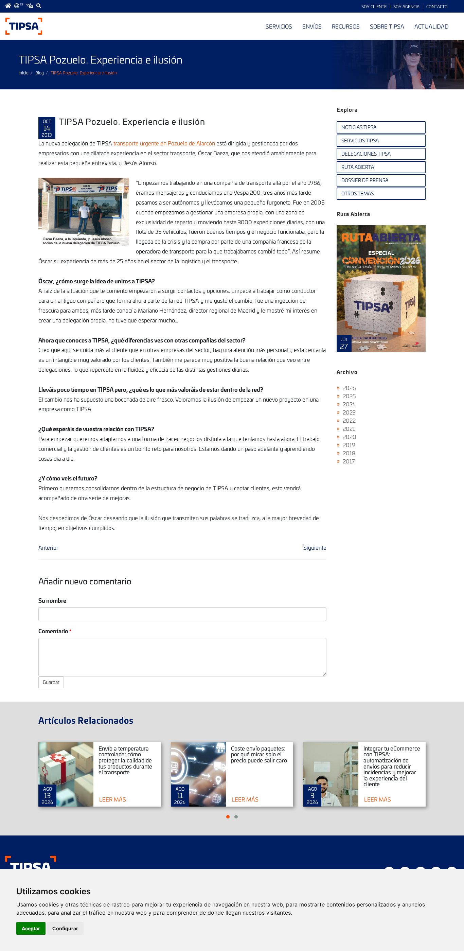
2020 (349, 436)
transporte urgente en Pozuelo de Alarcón (164, 143)
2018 (349, 453)
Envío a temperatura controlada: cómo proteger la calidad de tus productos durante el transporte (125, 760)
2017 (349, 461)
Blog (39, 72)
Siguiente (314, 547)
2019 (349, 444)
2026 (349, 387)
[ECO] (29, 6)
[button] (228, 816)
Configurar (65, 928)
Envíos (312, 26)
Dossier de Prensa (364, 180)
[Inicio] (23, 26)
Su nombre (52, 600)
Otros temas (357, 193)
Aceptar (31, 928)
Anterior (48, 547)
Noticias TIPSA (358, 127)
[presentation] (343, 293)
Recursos (346, 26)
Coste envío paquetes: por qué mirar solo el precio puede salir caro (259, 754)
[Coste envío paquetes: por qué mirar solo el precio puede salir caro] (198, 774)
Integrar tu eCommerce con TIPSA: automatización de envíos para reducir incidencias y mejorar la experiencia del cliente (391, 766)
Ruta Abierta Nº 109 (381, 288)
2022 (349, 420)
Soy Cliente (374, 6)
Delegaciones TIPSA (366, 154)
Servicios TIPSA (360, 140)
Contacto (437, 6)
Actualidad (431, 26)
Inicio (24, 72)
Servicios (279, 26)
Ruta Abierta (357, 167)
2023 (349, 412)
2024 (349, 404)
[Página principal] (8, 6)
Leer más (112, 799)
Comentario (53, 631)
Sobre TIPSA (387, 26)
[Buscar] (38, 6)
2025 (349, 396)
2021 (349, 428)
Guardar (51, 682)
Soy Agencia (406, 6)
